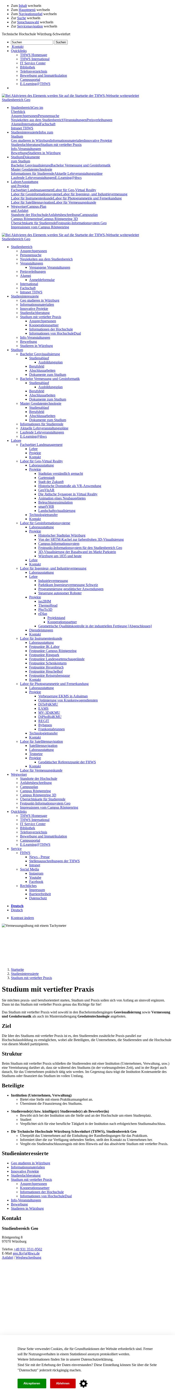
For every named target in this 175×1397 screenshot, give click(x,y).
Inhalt (23, 6)
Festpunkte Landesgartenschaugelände (57, 659)
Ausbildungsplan (50, 362)
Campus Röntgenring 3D (60, 219)
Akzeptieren (31, 1383)
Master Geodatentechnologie (31, 169)
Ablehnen (62, 1383)
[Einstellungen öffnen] (84, 1383)
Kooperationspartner (44, 325)
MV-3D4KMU (49, 713)
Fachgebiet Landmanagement (32, 190)
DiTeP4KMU (48, 704)
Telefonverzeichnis (33, 71)
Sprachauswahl (28, 22)
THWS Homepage (33, 55)
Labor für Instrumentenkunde (32, 198)
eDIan (42, 614)
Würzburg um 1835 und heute (60, 556)
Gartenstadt (46, 478)
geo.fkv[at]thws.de (26, 1253)
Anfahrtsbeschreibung (64, 215)
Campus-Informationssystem (58, 544)
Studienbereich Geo (16, 100)
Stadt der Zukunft (51, 482)
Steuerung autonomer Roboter (60, 593)
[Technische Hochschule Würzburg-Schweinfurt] (70, 96)
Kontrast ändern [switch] (22, 918)
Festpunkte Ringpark (44, 655)
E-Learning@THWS (35, 84)
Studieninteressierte (25, 296)
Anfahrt (7, 1257)
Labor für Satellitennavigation (32, 202)
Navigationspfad (30, 14)
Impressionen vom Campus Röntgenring (40, 227)
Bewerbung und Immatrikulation (43, 75)
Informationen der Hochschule (51, 329)
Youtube (35, 877)
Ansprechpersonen (24, 116)
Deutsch (17, 910)
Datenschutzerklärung (97, 1359)
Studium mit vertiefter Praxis (61, 145)
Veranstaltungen (75, 120)
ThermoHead (47, 605)
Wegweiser (19, 774)
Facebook (36, 882)
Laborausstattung (41, 465)
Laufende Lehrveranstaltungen (33, 178)
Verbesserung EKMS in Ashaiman (63, 696)
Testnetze (36, 754)
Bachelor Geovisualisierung (31, 165)
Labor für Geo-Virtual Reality (74, 190)
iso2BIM (44, 601)
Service (16, 849)
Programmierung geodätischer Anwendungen (70, 589)
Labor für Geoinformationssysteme (36, 194)
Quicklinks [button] (19, 51)
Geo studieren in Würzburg (30, 140)
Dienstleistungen (41, 630)
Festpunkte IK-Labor (44, 647)
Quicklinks (19, 811)
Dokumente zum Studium (47, 375)
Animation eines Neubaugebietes (62, 498)
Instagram (36, 873)
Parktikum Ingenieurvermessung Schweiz (68, 585)
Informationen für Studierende (32, 173)
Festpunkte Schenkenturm (48, 663)
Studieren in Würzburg (44, 153)
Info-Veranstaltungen (26, 149)
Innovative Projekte (98, 140)
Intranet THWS (22, 128)
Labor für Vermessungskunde (75, 202)
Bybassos (45, 725)
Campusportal (30, 80)
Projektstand (56, 618)
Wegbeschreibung (28, 1257)
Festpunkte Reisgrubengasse (49, 675)
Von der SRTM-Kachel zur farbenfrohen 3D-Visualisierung (81, 539)
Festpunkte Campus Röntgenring (53, 651)
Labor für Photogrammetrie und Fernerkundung (87, 198)
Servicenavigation (30, 26)
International (31, 124)
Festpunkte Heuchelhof (46, 671)
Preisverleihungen (99, 120)
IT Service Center (33, 63)
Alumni (16, 124)
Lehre (33, 449)
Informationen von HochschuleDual (55, 333)
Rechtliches (28, 886)
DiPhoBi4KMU (50, 717)
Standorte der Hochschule (29, 215)
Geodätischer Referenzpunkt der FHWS (67, 762)
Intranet (34, 865)
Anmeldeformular (42, 280)
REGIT (43, 721)
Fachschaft (47, 124)
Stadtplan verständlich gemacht (60, 473)
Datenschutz (28, 1370)
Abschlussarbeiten (42, 370)
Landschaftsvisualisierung (56, 511)
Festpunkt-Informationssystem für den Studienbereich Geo (80, 548)
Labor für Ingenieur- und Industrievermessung (94, 194)
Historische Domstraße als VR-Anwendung (69, 486)
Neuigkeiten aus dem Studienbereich (37, 120)
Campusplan (89, 215)
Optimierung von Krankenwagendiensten (68, 700)
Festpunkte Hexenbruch (46, 667)
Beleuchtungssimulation (55, 502)
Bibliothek (27, 67)
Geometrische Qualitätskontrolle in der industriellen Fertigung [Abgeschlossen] (95, 626)
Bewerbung (19, 153)
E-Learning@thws (68, 178)
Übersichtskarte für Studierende (33, 223)
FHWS (25, 853)
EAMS (43, 708)
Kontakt (35, 457)
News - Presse (39, 857)
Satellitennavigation (43, 746)
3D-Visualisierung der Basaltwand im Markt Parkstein (77, 552)
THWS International (34, 59)
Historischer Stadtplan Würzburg (61, 535)
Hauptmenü (27, 10)
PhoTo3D (45, 609)
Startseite (17, 969)
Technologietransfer (43, 515)
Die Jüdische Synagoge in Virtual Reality (68, 494)
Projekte (35, 453)
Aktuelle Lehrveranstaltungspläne (78, 173)
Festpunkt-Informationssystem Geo (81, 223)
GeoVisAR (46, 490)
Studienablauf (39, 358)
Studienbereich (21, 247)
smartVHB (46, 506)
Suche (21, 18)
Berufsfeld (36, 366)
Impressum (37, 890)
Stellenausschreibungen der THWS (54, 861)
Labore (24, 184)
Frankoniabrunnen (51, 729)
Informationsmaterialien (67, 140)
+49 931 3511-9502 (28, 1249)
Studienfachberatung (26, 145)
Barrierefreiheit (40, 894)
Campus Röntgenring (26, 219)
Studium (25, 159)
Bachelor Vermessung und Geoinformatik (81, 165)
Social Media (29, 869)
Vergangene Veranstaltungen (49, 267)
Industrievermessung (53, 581)
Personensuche (48, 116)
